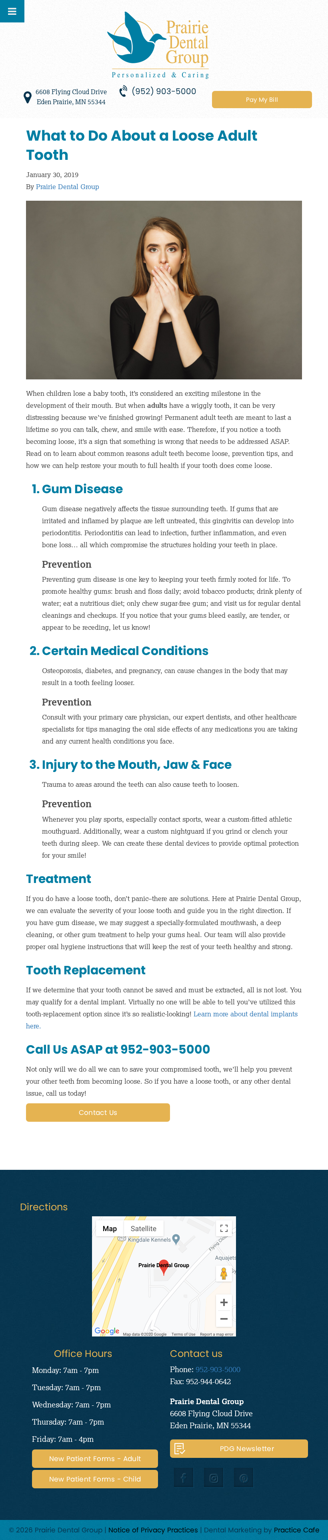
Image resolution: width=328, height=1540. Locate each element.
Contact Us (98, 1112)
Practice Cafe (297, 1530)
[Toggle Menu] (12, 11)
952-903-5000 (218, 1369)
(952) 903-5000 (164, 91)
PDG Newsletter (247, 1448)
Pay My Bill (262, 99)
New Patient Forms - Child (95, 1479)
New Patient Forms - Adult (95, 1458)
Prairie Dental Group (67, 186)
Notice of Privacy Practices (153, 1530)
